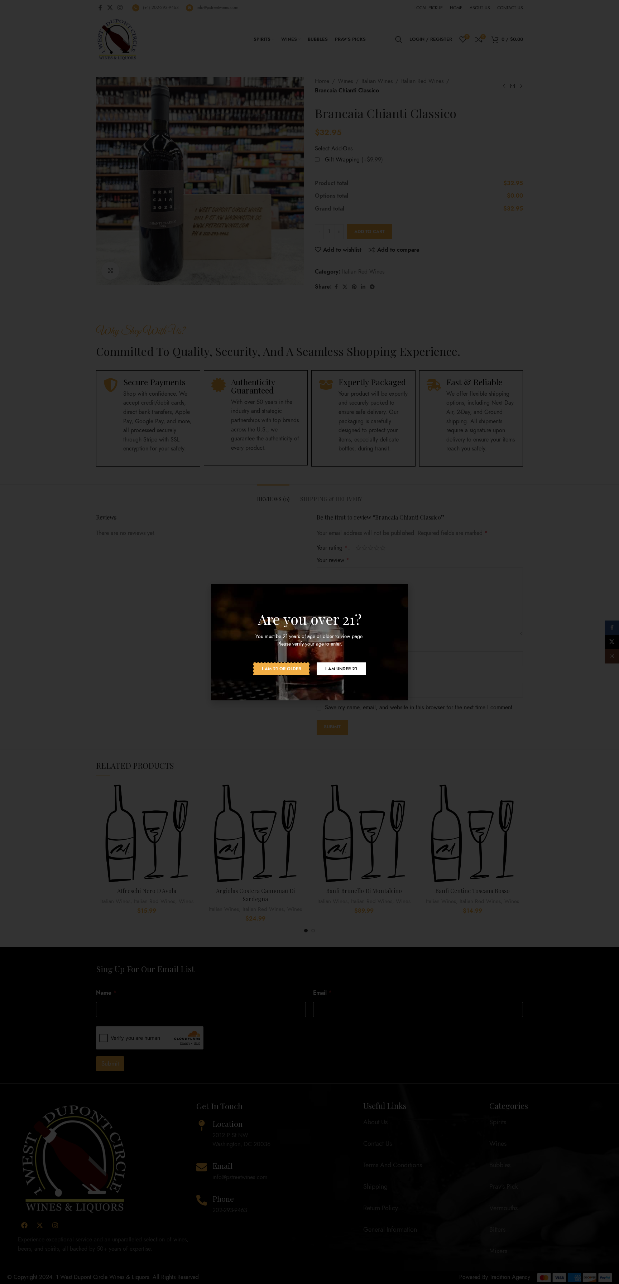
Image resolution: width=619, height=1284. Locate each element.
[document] (309, 642)
